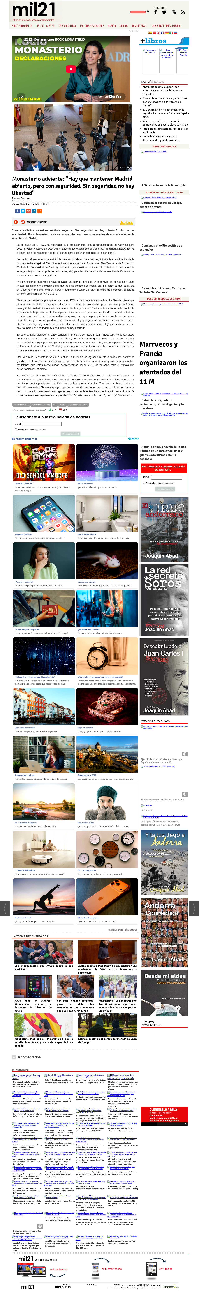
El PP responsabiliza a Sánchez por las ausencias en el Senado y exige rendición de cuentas (59, 1132)
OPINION (124, 26)
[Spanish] (150, 33)
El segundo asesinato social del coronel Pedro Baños (27, 1232)
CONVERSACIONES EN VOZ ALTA (164, 192)
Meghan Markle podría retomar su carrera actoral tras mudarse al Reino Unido (28, 1161)
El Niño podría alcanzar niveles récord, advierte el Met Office (90, 1129)
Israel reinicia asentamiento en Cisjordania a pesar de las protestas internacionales (90, 1147)
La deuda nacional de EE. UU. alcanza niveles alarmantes (121, 1129)
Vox (54, 405)
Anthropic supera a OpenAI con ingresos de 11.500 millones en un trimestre (163, 90)
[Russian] (175, 33)
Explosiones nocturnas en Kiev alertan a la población (121, 1242)
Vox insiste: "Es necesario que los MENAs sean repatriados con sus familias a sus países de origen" (118, 1006)
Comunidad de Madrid (78, 405)
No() (64, 410)
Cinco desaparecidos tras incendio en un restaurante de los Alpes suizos (123, 1145)
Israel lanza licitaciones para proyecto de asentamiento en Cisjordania (58, 1243)
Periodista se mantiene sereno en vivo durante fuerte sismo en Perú (91, 1098)
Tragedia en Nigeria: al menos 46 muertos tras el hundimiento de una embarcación (27, 1101)
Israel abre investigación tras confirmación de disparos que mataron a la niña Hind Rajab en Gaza (27, 1247)
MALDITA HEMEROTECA (92, 26)
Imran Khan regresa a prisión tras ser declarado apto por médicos (91, 1081)
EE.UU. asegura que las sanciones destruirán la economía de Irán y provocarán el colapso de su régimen (123, 1085)
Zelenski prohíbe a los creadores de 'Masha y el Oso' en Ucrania (27, 1115)
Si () (53, 410)
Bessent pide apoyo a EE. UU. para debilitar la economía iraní (123, 1173)
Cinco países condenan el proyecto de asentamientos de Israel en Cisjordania (58, 1174)
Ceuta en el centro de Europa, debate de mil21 (160, 205)
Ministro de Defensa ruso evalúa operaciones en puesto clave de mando (165, 122)
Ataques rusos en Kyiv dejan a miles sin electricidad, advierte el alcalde (91, 1174)
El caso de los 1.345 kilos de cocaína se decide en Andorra (58, 1219)
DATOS (40, 26)
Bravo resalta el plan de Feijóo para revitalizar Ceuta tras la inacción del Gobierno (26, 1084)
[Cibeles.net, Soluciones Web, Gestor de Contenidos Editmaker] (170, 1286)
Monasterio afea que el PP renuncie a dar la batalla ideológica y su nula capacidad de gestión (43, 1042)
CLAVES (50, 26)
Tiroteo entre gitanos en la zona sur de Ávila (162, 799)
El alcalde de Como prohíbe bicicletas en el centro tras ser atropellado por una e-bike (122, 1161)
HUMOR (112, 26)
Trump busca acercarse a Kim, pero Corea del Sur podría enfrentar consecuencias (26, 1132)
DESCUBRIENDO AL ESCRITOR (164, 298)
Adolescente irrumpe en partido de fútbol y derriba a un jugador (27, 1202)
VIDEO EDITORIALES (22, 26)
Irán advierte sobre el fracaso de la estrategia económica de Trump (123, 1187)
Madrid (62, 405)
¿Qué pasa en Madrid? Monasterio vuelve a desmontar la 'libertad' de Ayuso (33, 1006)
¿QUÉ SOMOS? (143, 1285)
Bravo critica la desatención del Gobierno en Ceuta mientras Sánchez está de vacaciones (122, 1222)
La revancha (147, 810)
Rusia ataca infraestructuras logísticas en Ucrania (165, 130)
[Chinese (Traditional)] (154, 33)
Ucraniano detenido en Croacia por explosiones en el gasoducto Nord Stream (90, 1245)
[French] (163, 33)
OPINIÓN (117, 1285)
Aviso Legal (135, 1288)
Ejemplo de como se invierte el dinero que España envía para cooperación (161, 761)
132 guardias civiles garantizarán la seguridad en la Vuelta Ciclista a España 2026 (166, 113)
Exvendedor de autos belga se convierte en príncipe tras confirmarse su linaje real (58, 1161)
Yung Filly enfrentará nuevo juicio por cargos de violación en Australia (59, 1145)
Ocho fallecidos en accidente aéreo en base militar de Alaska (59, 1081)
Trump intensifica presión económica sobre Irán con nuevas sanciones (123, 1116)
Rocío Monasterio (21, 405)
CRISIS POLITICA (67, 26)
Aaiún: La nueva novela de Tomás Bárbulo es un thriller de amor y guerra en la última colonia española (162, 453)
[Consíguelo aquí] (164, 993)
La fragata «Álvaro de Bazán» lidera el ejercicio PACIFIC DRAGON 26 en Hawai (160, 823)
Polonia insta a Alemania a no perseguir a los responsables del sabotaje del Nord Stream (90, 1118)
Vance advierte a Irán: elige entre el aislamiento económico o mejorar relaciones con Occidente (123, 1102)
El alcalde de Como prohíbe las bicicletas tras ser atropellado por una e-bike (58, 1101)
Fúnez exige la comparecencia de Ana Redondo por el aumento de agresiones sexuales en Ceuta (27, 1176)
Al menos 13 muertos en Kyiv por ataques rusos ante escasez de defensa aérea (27, 1190)
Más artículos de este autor (21, 201)
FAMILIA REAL (139, 26)
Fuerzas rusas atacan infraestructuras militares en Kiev (91, 1187)
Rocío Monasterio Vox (41, 405)
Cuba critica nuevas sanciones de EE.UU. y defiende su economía (59, 1115)
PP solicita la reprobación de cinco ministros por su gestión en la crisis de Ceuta (91, 1222)
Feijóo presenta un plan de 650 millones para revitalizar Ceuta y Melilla (122, 1203)
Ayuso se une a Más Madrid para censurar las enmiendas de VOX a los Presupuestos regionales (107, 969)
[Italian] (171, 33)
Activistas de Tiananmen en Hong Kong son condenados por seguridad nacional (27, 1147)
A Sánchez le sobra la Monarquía (163, 185)
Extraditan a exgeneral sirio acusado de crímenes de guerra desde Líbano (90, 1159)
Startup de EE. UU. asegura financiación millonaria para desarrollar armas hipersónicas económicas (90, 1206)
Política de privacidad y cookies (119, 1288)
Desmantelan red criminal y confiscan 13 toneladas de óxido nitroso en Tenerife (165, 101)
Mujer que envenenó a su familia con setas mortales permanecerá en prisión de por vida (59, 1190)
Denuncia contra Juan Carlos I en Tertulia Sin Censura (163, 290)
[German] (167, 33)
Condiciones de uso (37, 430)
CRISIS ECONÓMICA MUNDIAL (166, 26)
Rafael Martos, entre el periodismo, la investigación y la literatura (161, 404)
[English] (158, 33)
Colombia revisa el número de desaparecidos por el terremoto (161, 138)
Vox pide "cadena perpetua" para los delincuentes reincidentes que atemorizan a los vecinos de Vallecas (75, 1006)
